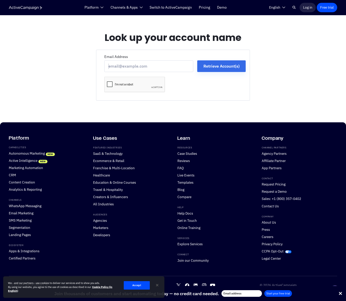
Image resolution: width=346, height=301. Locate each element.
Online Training (188, 228)
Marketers (100, 228)
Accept (136, 285)
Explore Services (190, 244)
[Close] (157, 285)
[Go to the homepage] (25, 7)
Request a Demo (274, 192)
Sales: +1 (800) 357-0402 (281, 199)
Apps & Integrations (24, 251)
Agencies (100, 220)
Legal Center (271, 258)
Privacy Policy (272, 244)
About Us (269, 222)
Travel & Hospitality (108, 189)
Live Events (185, 175)
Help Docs (185, 213)
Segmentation (19, 227)
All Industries (103, 204)
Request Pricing (274, 184)
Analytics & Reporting (25, 189)
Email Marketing (21, 213)
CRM (12, 175)
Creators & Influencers (110, 197)
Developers (101, 235)
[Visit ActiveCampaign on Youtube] (212, 285)
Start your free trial (278, 293)
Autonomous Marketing (27, 153)
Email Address (116, 56)
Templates (185, 182)
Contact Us (270, 206)
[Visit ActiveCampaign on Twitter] (178, 285)
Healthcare (101, 175)
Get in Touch (187, 220)
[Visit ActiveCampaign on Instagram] (204, 285)
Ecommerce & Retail (108, 161)
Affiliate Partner (274, 161)
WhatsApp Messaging (25, 206)
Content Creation (22, 182)
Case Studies (187, 153)
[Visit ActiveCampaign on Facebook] (187, 285)
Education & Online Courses (114, 182)
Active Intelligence (23, 160)
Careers (267, 237)
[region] (83, 287)
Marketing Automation (26, 168)
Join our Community (193, 260)
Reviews (183, 161)
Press (266, 229)
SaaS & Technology (108, 153)
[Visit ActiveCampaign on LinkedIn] (195, 285)
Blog (180, 189)
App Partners (272, 168)
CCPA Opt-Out (273, 251)
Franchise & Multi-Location (114, 168)
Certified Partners (22, 258)
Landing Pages (20, 235)
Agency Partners (274, 153)
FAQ (180, 168)
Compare (184, 197)
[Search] (294, 7)
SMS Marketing (20, 220)
